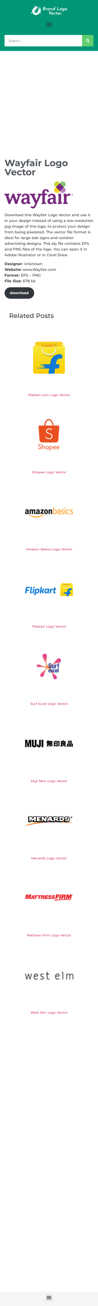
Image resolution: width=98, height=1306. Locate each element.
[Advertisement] (49, 102)
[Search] (87, 40)
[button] (49, 24)
